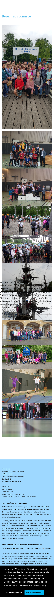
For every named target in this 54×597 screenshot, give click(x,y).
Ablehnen (22, 313)
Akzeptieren (8, 313)
